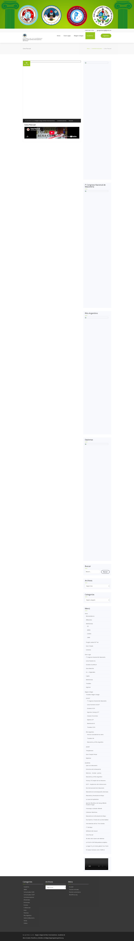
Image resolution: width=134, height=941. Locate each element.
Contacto (88, 650)
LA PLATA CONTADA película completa (96, 842)
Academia (90, 36)
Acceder (71, 887)
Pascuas (71, 120)
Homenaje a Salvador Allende (94, 808)
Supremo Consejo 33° (93, 712)
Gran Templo (89, 646)
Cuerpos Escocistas (92, 716)
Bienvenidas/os (90, 616)
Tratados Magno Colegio (92, 694)
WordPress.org (73, 894)
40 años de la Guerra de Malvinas (95, 838)
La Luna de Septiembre (92, 799)
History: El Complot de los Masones (96, 780)
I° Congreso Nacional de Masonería (95, 657)
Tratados (88, 683)
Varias (25, 920)
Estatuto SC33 (91, 708)
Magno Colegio (78, 36)
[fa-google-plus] (30, 30)
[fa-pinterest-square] (46, 30)
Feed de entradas (74, 889)
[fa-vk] (44, 30)
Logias (88, 676)
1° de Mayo (89, 827)
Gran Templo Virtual (91, 754)
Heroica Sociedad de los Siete (95, 734)
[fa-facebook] (23, 30)
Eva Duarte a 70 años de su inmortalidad (97, 819)
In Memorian (27, 907)
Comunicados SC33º (29, 894)
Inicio (58, 36)
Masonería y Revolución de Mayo (95, 795)
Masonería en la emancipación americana (97, 792)
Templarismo (89, 750)
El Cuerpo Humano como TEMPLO (95, 850)
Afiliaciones (89, 620)
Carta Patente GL (91, 661)
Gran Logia (67, 36)
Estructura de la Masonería (93, 769)
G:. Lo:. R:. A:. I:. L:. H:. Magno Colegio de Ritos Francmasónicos (40, 120)
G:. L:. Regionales (90, 672)
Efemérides (27, 900)
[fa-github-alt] (37, 30)
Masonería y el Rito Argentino (95, 742)
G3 (88, 626)
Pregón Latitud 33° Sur (92, 642)
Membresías (89, 623)
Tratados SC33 (91, 727)
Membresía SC (91, 723)
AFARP (88, 747)
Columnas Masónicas (91, 812)
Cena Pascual (89, 835)
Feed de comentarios (75, 892)
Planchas (26, 913)
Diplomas (88, 758)
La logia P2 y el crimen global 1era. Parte (97, 846)
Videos (25, 923)
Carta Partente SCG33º (93, 704)
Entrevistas (27, 902)
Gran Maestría (90, 668)
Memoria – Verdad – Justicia (93, 773)
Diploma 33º (90, 719)
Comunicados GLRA (29, 892)
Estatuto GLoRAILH (91, 664)
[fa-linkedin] (25, 30)
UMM (88, 637)
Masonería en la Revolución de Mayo (96, 816)
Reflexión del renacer (92, 831)
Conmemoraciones (97, 48)
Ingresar (88, 687)
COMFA (89, 633)
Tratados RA (90, 738)
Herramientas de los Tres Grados (95, 823)
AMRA (88, 630)
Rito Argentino (90, 732)
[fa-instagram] (32, 30)
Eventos (26, 905)
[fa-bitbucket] (39, 30)
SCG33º (88, 698)
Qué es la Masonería (91, 765)
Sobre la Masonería (29, 918)
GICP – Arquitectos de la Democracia (96, 784)
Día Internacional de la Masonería (95, 788)
